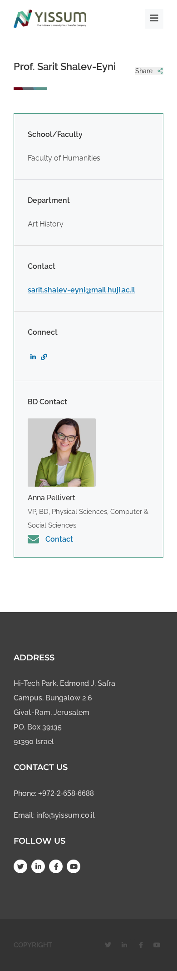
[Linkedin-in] (38, 866)
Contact (59, 539)
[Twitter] (20, 866)
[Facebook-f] (56, 866)
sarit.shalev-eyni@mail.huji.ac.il (81, 290)
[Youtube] (73, 866)
